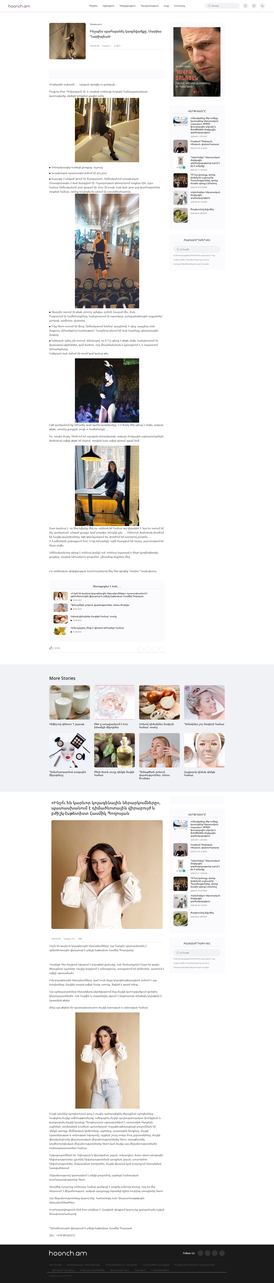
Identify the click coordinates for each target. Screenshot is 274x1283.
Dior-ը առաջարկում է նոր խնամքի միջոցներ (111, 725)
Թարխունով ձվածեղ (202, 209)
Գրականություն (150, 5)
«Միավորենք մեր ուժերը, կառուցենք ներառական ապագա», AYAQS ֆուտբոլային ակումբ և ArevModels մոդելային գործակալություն (204, 125)
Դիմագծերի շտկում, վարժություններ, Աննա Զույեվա (100, 604)
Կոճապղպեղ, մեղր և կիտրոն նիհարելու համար (97, 627)
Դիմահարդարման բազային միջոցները (67, 773)
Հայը (166, 5)
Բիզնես (93, 5)
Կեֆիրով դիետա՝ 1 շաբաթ (66, 724)
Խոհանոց (179, 5)
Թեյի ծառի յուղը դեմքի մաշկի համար (114, 773)
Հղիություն (108, 5)
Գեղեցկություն (127, 5)
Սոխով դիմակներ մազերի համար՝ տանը (94, 616)
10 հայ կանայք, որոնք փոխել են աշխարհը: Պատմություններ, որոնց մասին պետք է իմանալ (204, 179)
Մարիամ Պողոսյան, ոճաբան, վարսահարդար (205, 143)
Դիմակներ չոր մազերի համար (204, 724)
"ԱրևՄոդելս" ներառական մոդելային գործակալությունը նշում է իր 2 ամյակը (205, 161)
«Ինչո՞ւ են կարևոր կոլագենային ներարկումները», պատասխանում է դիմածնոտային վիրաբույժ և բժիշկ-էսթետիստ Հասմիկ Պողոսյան (109, 595)
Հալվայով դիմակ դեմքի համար (199, 773)
